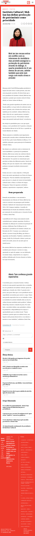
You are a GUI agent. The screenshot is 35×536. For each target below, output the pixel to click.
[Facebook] (22, 24)
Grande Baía (29, 488)
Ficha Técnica (28, 530)
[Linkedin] (26, 24)
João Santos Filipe (6, 24)
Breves (22, 449)
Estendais (29, 477)
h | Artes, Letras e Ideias (27, 498)
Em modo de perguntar (26, 474)
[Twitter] (24, 24)
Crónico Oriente (25, 457)
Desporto (23, 459)
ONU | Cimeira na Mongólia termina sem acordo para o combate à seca (15, 367)
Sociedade (29, 516)
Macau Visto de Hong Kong (26, 506)
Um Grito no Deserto (26, 521)
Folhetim (23, 488)
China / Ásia (24, 454)
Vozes (29, 523)
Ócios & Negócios (25, 526)
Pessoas (31, 511)
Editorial (23, 472)
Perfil (28, 509)
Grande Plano (24, 490)
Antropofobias (24, 442)
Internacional (24, 503)
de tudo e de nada (25, 462)
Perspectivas (24, 511)
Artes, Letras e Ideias (26, 447)
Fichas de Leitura (25, 485)
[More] (31, 24)
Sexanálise (23, 516)
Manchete (5, 9)
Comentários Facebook (18, 325)
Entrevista (23, 477)
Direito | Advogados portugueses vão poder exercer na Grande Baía (16, 359)
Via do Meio (23, 523)
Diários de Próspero (26, 467)
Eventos (23, 479)
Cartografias (28, 449)
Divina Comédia (24, 464)
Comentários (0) (7, 325)
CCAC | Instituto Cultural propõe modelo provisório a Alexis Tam (15, 420)
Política (12, 9)
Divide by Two (7, 532)
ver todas (9, 466)
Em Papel (26, 533)
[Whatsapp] (29, 24)
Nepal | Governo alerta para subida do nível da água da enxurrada (17, 392)
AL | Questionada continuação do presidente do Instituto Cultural (17, 427)
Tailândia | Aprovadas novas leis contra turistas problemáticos (15, 375)
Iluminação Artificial (26, 500)
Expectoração (29, 479)
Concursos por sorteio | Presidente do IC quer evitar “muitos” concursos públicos (17, 414)
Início (25, 529)
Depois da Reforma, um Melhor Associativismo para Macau (17, 383)
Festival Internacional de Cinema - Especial (27, 483)
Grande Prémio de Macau (27, 493)
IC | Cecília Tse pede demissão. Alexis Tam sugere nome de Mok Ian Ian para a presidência (16, 407)
